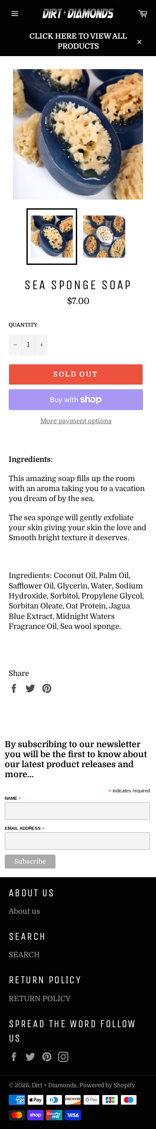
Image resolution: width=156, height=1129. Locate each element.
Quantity (23, 325)
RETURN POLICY (40, 999)
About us (24, 911)
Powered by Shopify (107, 1085)
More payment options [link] (76, 421)
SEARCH (24, 955)
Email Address (25, 828)
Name (13, 798)
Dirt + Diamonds (54, 1085)
